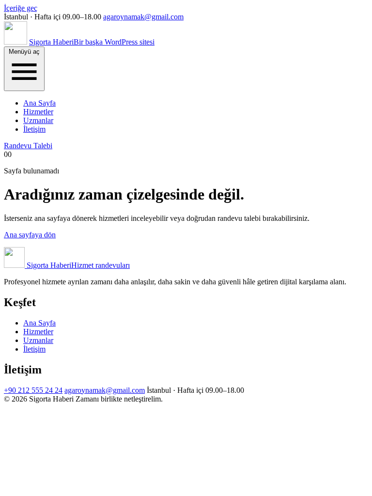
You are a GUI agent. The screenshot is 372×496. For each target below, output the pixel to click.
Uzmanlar (38, 120)
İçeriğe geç (20, 8)
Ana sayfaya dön (30, 235)
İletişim (34, 129)
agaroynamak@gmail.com (143, 17)
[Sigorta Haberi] (15, 42)
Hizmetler (38, 112)
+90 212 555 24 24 (33, 390)
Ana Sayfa (39, 103)
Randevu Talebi (28, 145)
